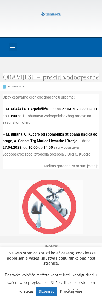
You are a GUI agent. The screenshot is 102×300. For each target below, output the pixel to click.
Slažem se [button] (46, 291)
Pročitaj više (71, 291)
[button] (13, 47)
